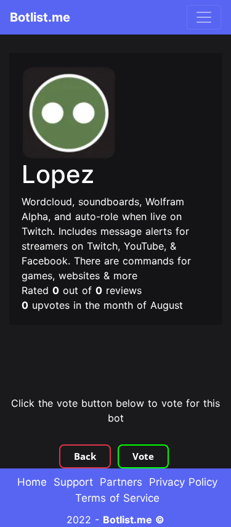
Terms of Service (117, 498)
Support (73, 482)
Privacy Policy (183, 482)
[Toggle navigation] (204, 17)
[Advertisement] (115, 362)
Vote (143, 456)
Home (32, 482)
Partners (121, 482)
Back (85, 456)
